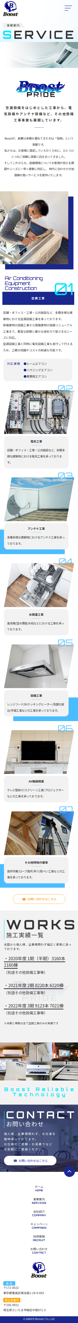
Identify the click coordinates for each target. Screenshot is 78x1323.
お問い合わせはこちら (41, 899)
